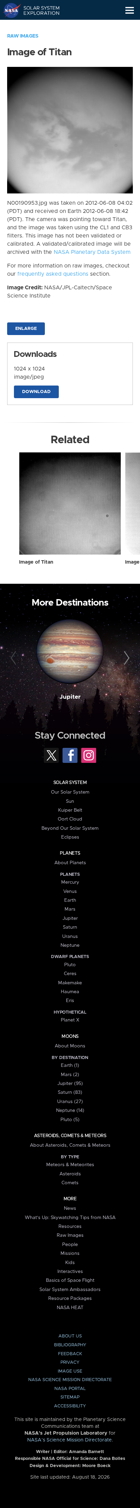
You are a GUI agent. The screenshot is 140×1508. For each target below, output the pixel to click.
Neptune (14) (70, 1110)
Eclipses (70, 837)
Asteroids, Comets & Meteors (70, 1135)
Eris (70, 1000)
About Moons (70, 1046)
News (70, 1208)
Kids (70, 1262)
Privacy (70, 1362)
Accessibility (70, 1406)
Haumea (70, 991)
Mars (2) (70, 1074)
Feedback (70, 1354)
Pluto (70, 964)
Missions (70, 1253)
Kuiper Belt (70, 810)
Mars (70, 909)
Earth (70, 900)
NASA (9, 10)
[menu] (129, 10)
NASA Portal (70, 1389)
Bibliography (70, 1345)
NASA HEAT (70, 1307)
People (70, 1244)
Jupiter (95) (70, 1083)
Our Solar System (70, 792)
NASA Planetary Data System (92, 252)
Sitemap (70, 1397)
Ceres (70, 973)
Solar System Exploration (37, 10)
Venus (70, 891)
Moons (70, 1036)
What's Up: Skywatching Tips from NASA (70, 1217)
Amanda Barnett (86, 1452)
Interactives (70, 1271)
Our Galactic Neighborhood (37, 26)
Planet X (70, 1020)
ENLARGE (26, 329)
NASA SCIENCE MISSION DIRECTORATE (70, 1380)
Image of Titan (36, 562)
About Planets (70, 862)
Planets (70, 853)
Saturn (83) (70, 1092)
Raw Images (22, 36)
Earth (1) (70, 1065)
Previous (14, 658)
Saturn (70, 927)
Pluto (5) (70, 1119)
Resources (70, 1226)
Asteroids (70, 1174)
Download (36, 392)
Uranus (70, 936)
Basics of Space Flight (70, 1280)
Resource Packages (70, 1298)
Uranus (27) (70, 1101)
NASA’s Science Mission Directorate (69, 1440)
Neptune (70, 945)
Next (125, 658)
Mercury (70, 882)
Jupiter (70, 697)
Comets (70, 1182)
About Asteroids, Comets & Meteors (70, 1145)
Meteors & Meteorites (70, 1164)
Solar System (70, 782)
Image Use (70, 1371)
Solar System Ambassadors (70, 1289)
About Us (70, 1336)
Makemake (70, 983)
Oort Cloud (70, 819)
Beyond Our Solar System (70, 828)
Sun (70, 801)
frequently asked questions (52, 274)
